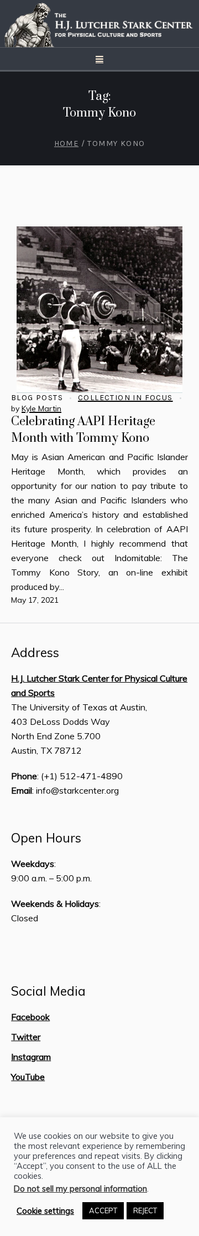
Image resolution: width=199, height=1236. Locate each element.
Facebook (30, 1016)
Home (66, 143)
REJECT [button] (145, 1210)
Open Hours (46, 838)
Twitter (25, 1036)
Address (35, 652)
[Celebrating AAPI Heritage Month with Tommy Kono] (99, 309)
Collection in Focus (125, 397)
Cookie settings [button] (45, 1211)
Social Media (48, 991)
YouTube (28, 1076)
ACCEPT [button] (103, 1210)
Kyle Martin (41, 408)
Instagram (31, 1056)
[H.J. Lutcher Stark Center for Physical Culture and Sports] (99, 23)
